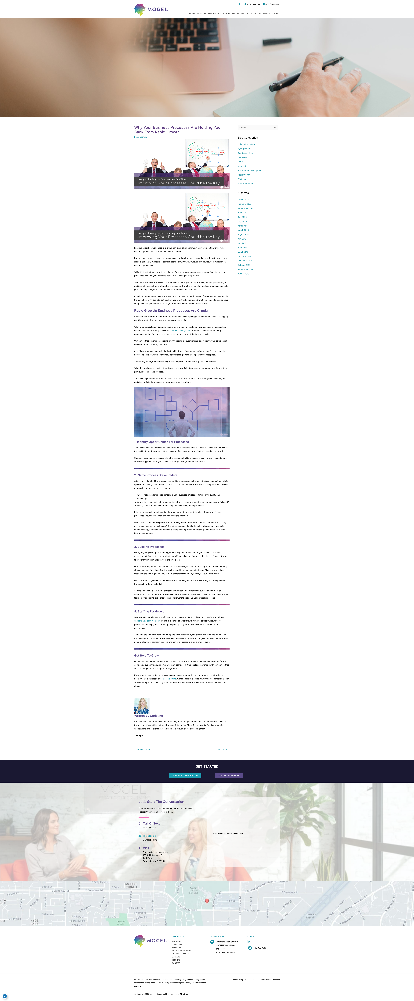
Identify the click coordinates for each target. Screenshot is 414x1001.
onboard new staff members (147, 621)
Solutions (177, 944)
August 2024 (244, 213)
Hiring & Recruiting (246, 144)
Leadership (243, 157)
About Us (176, 941)
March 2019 (243, 252)
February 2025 (244, 204)
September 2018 (245, 269)
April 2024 (242, 226)
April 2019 (242, 247)
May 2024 (242, 221)
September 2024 (245, 208)
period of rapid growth (180, 330)
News (240, 162)
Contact (176, 963)
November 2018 (245, 261)
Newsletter (243, 166)
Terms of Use (265, 979)
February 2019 (244, 256)
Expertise (176, 947)
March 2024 (243, 230)
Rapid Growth (140, 137)
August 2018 (243, 274)
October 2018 (244, 265)
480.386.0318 (272, 4)
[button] (185, 775)
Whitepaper (243, 179)
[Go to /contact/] (171, 838)
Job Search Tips (245, 153)
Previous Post (142, 749)
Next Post (223, 749)
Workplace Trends (246, 183)
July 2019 (242, 239)
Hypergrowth (244, 149)
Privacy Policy (251, 979)
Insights (176, 960)
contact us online (168, 679)
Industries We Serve (181, 950)
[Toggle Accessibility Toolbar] (4, 996)
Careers (176, 957)
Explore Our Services (229, 776)
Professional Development (250, 170)
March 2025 (243, 199)
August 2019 (243, 234)
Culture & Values (180, 954)
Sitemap (276, 979)
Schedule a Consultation (185, 776)
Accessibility (238, 979)
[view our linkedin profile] (240, 4)
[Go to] (171, 825)
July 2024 (242, 217)
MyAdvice (184, 994)
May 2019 (242, 243)
